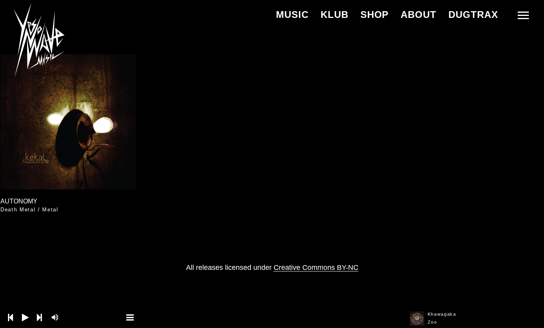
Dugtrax (473, 14)
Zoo (432, 322)
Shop (374, 14)
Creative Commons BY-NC (316, 267)
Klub (334, 14)
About (418, 14)
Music (292, 14)
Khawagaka (442, 314)
